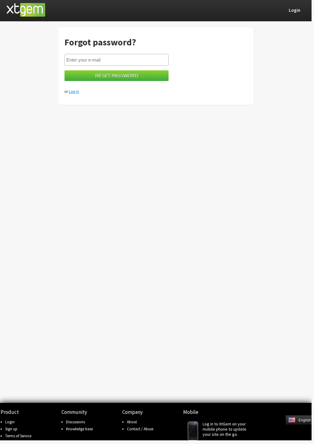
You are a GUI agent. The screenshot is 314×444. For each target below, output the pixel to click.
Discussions (75, 422)
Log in (74, 91)
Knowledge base (79, 429)
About (132, 422)
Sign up (11, 429)
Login (10, 422)
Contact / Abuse (140, 429)
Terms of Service (18, 436)
